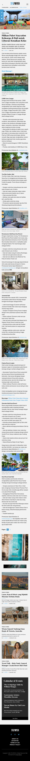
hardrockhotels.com (7, 518)
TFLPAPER (13, 753)
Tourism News (5, 7)
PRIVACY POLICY (15, 744)
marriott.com (22, 449)
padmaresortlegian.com (8, 395)
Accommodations (14, 7)
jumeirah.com (22, 337)
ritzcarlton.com (23, 208)
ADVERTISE (15, 740)
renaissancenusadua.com (9, 268)
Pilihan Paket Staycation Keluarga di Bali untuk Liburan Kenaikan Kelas (14, 38)
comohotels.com (22, 150)
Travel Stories (23, 7)
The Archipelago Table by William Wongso (13, 686)
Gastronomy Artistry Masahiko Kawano (11, 696)
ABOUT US (15, 738)
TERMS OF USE (15, 742)
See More (15, 718)
